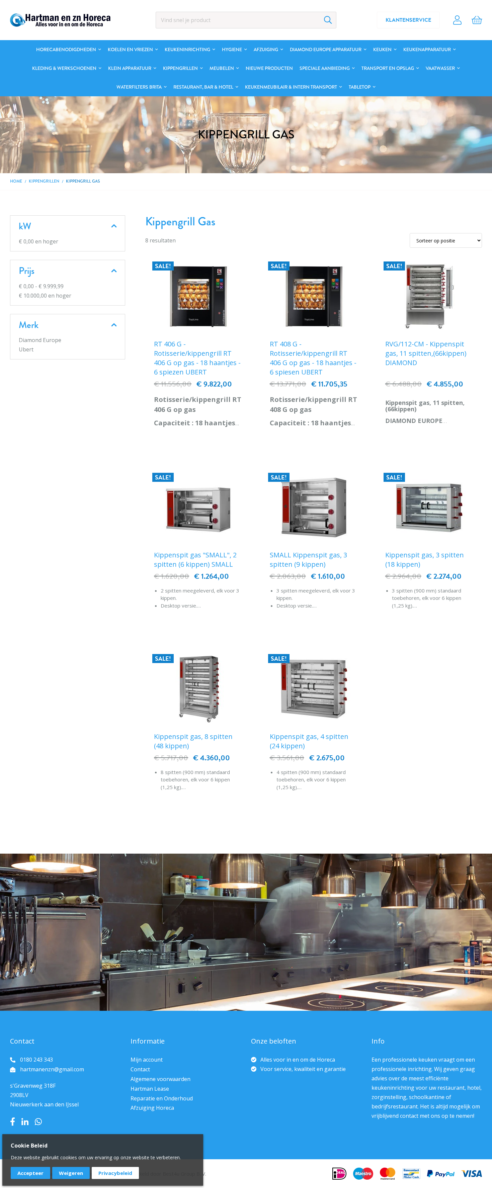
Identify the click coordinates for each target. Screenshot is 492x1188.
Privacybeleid (115, 1173)
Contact (140, 1069)
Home (16, 181)
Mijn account (147, 1059)
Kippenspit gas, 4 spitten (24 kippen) (309, 741)
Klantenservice (408, 20)
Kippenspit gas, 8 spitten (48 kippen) (193, 741)
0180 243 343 (36, 1059)
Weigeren (71, 1173)
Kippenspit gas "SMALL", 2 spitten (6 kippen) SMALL (195, 559)
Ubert (26, 349)
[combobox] (246, 20)
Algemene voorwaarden (160, 1079)
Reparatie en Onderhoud (162, 1098)
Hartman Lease (150, 1088)
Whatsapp (38, 1122)
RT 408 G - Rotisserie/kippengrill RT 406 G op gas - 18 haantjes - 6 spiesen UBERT (313, 357)
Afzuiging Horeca (152, 1107)
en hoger (38, 241)
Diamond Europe (40, 340)
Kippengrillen (44, 181)
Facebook (12, 1122)
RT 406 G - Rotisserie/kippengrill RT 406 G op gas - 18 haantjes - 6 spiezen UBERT (197, 357)
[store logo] (60, 20)
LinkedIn (24, 1122)
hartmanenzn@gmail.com (52, 1069)
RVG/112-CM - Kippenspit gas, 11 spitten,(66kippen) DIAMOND (426, 353)
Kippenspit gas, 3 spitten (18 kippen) (424, 559)
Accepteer (30, 1173)
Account (457, 20)
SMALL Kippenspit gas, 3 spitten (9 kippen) (308, 559)
